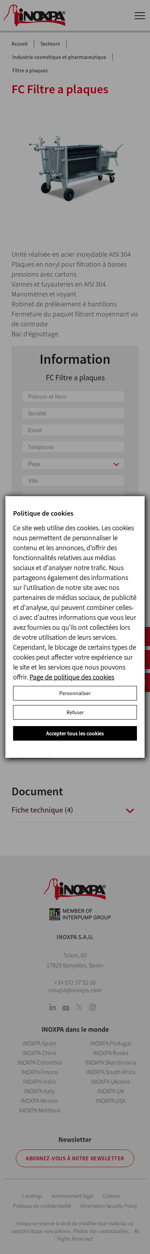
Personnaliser (75, 693)
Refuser (75, 712)
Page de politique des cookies (72, 677)
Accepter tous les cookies (75, 733)
